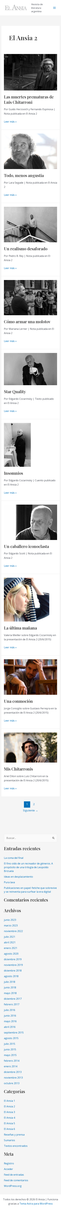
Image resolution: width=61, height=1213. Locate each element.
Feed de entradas (14, 1174)
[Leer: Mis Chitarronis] (30, 747)
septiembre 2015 (14, 1032)
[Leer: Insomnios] (17, 444)
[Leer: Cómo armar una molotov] (30, 297)
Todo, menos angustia (24, 175)
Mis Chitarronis (18, 769)
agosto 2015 (11, 1038)
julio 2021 (9, 936)
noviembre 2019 (13, 965)
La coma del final (13, 858)
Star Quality (15, 391)
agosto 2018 (11, 976)
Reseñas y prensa (14, 1134)
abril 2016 (9, 1027)
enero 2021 (10, 948)
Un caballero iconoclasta (26, 546)
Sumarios (9, 1140)
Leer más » (10, 122)
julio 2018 (9, 982)
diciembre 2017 (13, 998)
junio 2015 (10, 1049)
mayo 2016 (10, 1021)
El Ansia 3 (9, 1112)
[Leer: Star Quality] (30, 368)
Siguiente (30, 810)
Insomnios (13, 473)
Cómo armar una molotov (27, 321)
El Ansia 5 (9, 1123)
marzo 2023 (11, 925)
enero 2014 (10, 1066)
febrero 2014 (11, 1060)
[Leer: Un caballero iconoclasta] (30, 522)
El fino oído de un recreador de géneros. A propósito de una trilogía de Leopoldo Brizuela (28, 867)
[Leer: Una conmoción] (30, 676)
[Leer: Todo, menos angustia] (30, 151)
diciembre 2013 (13, 1072)
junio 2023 (10, 920)
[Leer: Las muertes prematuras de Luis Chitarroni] (30, 72)
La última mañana (20, 628)
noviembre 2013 (13, 1077)
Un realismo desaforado (25, 248)
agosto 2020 (11, 953)
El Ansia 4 (9, 1117)
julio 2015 (9, 1044)
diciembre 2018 (13, 970)
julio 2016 (9, 1010)
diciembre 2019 (13, 959)
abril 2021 (9, 942)
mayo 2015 (10, 1055)
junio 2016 (10, 1015)
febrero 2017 (11, 1004)
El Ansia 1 (9, 1100)
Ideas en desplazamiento (18, 876)
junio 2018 (10, 987)
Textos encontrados (16, 1146)
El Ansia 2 (9, 1106)
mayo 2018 (10, 993)
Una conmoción (18, 701)
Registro (9, 1163)
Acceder (8, 1169)
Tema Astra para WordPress (36, 1203)
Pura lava (9, 882)
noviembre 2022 (13, 931)
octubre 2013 (11, 1083)
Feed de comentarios (16, 1180)
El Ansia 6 (9, 1129)
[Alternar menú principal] (54, 7)
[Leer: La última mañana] (26, 599)
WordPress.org (13, 1186)
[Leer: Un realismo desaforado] (30, 224)
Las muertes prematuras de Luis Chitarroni (29, 99)
